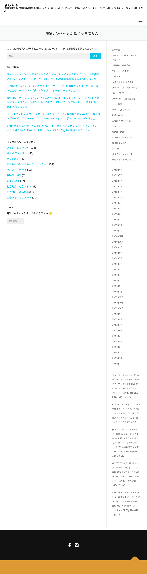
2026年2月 (117, 197)
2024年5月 (117, 269)
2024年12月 (117, 230)
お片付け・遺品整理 (18, 192)
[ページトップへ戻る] (135, 560)
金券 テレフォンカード (19, 197)
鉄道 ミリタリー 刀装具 (122, 159)
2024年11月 (117, 236)
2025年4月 (117, 208)
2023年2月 (117, 352)
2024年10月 (117, 241)
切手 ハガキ (13, 181)
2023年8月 (117, 319)
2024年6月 (117, 263)
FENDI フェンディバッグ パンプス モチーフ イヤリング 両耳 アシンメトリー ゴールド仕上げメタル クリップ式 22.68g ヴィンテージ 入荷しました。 (126, 413)
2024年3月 (117, 280)
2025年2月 (117, 219)
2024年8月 (117, 252)
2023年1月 (117, 358)
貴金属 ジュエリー (17, 153)
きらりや (11, 5)
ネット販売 (13, 158)
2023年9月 (117, 313)
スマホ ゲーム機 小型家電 (123, 98)
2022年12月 (117, 363)
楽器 (114, 126)
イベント (116, 76)
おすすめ (116, 49)
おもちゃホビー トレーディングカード (28, 164)
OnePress (75, 567)
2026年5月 (117, 186)
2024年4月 (117, 274)
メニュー (140, 20)
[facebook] (69, 545)
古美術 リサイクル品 (121, 120)
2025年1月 (117, 225)
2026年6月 (117, 180)
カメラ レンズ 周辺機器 (122, 82)
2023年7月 (117, 324)
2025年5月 (117, 202)
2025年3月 (117, 214)
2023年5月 (117, 335)
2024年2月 (117, 285)
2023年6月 (117, 330)
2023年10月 (117, 308)
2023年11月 (117, 302)
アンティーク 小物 (17, 170)
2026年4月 (117, 191)
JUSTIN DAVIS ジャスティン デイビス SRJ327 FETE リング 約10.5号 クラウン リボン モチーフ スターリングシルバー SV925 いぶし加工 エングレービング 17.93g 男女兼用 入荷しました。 (53, 102)
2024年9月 (117, 247)
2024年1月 (117, 291)
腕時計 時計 (14, 175)
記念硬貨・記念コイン (19, 186)
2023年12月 (117, 297)
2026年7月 (117, 175)
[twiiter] (77, 545)
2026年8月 (117, 169)
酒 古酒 (115, 148)
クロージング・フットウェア (125, 87)
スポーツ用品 (118, 93)
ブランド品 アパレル (18, 147)
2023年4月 (117, 341)
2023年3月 (117, 346)
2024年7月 (117, 258)
